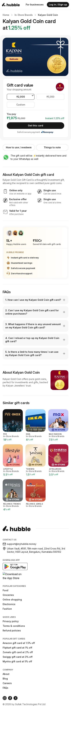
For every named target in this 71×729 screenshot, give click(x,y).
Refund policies (12, 630)
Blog (5, 678)
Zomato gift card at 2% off (18, 652)
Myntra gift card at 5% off (17, 661)
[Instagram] (5, 698)
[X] (16, 698)
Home (6, 14)
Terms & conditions (14, 625)
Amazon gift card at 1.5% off (19, 643)
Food (5, 590)
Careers (7, 683)
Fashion (7, 608)
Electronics (9, 604)
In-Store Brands (24, 14)
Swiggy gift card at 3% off (18, 656)
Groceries (8, 595)
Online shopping (12, 599)
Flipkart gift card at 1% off (17, 647)
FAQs (5, 687)
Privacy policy (11, 621)
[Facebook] (10, 698)
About (6, 674)
